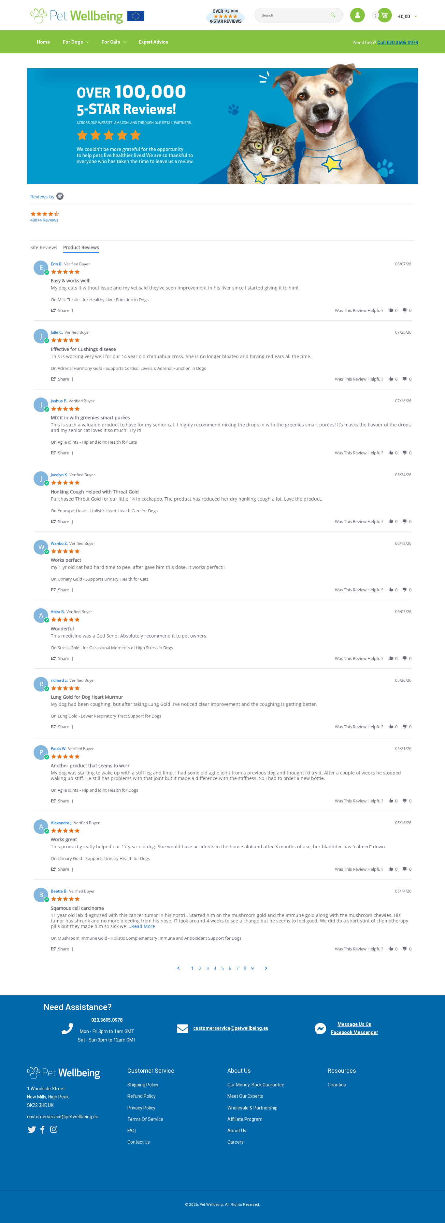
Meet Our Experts (245, 1096)
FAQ (131, 1130)
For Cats (111, 42)
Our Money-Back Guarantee (255, 1084)
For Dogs (73, 42)
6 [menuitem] (230, 968)
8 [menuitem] (245, 968)
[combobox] (299, 15)
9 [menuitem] (252, 968)
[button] (63, 310)
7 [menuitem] (237, 968)
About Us (236, 1130)
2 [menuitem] (200, 968)
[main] (222, 524)
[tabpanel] (222, 614)
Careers (235, 1142)
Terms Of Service (145, 1119)
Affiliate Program (245, 1119)
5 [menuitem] (222, 968)
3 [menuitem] (207, 968)
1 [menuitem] (192, 968)
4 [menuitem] (215, 968)
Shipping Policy (142, 1084)
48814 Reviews (44, 220)
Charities (337, 1084)
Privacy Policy (141, 1107)
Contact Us (138, 1142)
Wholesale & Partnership (252, 1107)
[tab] (43, 248)
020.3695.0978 (106, 1020)
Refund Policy (141, 1096)
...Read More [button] (141, 926)
